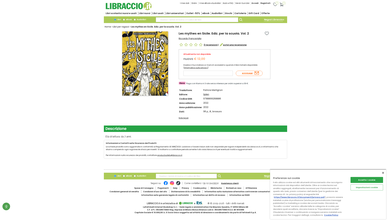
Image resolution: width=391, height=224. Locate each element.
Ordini (194, 3)
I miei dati (184, 3)
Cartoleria (240, 13)
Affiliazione (251, 188)
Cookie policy (199, 188)
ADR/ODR (243, 191)
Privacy (185, 188)
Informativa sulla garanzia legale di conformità (165, 195)
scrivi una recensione (235, 44)
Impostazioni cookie (367, 187)
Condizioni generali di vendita (124, 191)
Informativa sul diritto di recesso (209, 195)
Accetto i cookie (366, 179)
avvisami (247, 73)
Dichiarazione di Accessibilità (185, 191)
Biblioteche (216, 188)
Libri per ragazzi (121, 26)
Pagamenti (163, 188)
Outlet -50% (193, 13)
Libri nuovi (144, 13)
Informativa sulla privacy (196, 67)
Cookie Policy (331, 215)
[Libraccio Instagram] (172, 185)
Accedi (255, 3)
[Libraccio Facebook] (166, 185)
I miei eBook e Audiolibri (210, 3)
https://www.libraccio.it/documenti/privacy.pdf (299, 197)
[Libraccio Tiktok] (178, 185)
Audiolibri (217, 13)
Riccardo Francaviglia (190, 38)
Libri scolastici (121, 13)
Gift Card (253, 13)
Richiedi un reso (233, 188)
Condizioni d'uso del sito (155, 191)
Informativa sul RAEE (239, 195)
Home (108, 26)
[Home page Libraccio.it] (128, 9)
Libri (119, 19)
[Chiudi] (383, 173)
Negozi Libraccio (273, 19)
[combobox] (197, 19)
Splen (206, 94)
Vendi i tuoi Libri (242, 3)
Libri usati (158, 13)
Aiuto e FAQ (228, 3)
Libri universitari (175, 13)
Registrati (265, 3)
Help (175, 188)
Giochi (228, 13)
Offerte (265, 13)
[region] (328, 194)
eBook (205, 13)
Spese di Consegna (143, 188)
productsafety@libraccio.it (169, 155)
